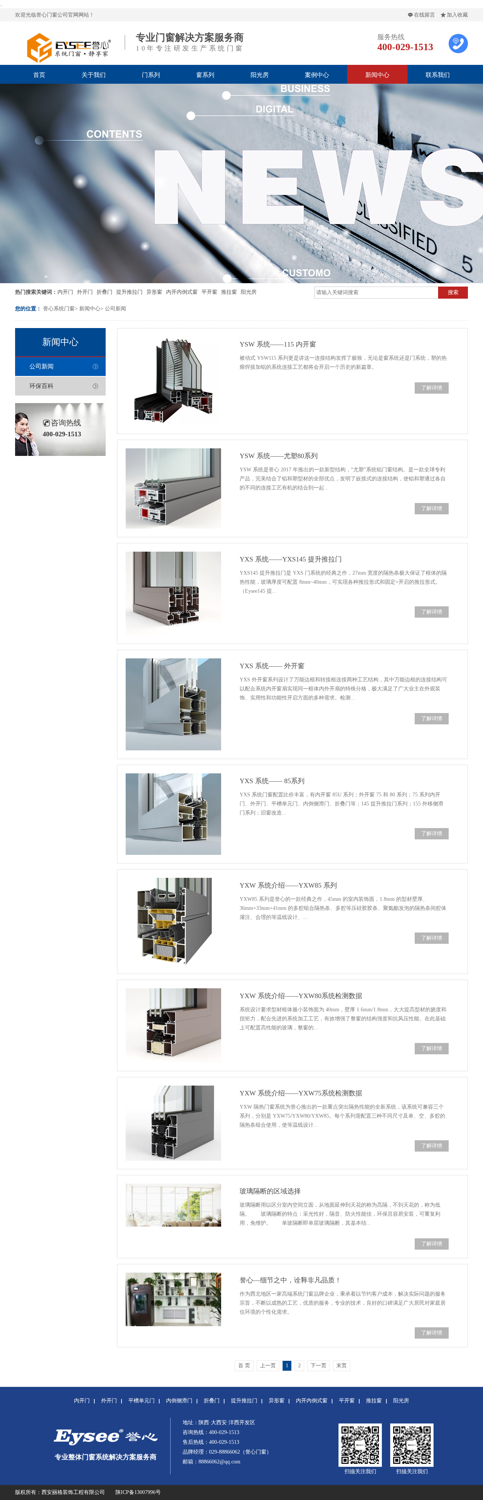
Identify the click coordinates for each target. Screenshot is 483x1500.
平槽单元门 (141, 1400)
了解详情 (431, 388)
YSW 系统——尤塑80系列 (279, 456)
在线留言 (424, 15)
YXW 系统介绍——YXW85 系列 (288, 885)
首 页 (244, 1365)
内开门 (65, 292)
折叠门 (104, 292)
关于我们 (94, 75)
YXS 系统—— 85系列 (272, 781)
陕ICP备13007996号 (138, 1492)
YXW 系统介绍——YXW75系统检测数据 (301, 1093)
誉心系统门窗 (59, 308)
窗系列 (205, 75)
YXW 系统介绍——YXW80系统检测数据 (301, 996)
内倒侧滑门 (179, 1400)
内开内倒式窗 (182, 292)
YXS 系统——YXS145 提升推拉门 (291, 559)
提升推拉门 (129, 292)
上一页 (268, 1365)
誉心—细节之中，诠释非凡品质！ (290, 1280)
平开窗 (209, 292)
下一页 (318, 1365)
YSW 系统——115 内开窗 (278, 344)
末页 (341, 1365)
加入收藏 (457, 15)
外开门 (85, 292)
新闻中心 (377, 75)
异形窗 (154, 292)
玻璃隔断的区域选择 (270, 1191)
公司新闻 (115, 308)
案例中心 (317, 75)
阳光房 (260, 75)
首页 (39, 75)
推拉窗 (229, 292)
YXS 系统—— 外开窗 (272, 666)
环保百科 (41, 386)
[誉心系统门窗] (68, 60)
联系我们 (438, 75)
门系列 (151, 75)
